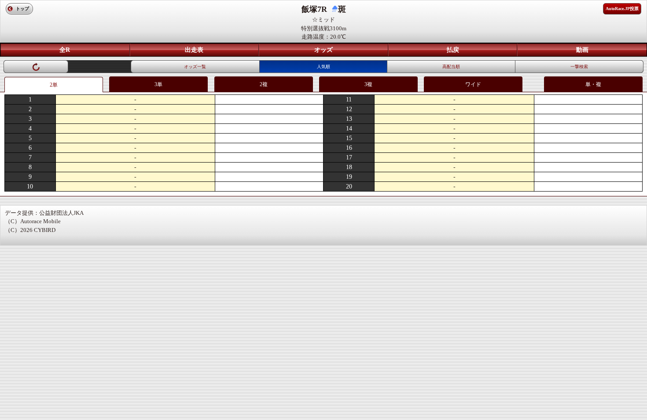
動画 (582, 50)
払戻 (453, 50)
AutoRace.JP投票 (622, 8)
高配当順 (451, 66)
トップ (22, 8)
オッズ (323, 50)
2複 (264, 84)
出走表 (194, 50)
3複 (368, 84)
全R (64, 50)
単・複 (593, 84)
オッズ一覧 (195, 66)
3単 (158, 84)
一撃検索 (579, 66)
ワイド (473, 84)
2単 (54, 85)
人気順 (323, 66)
